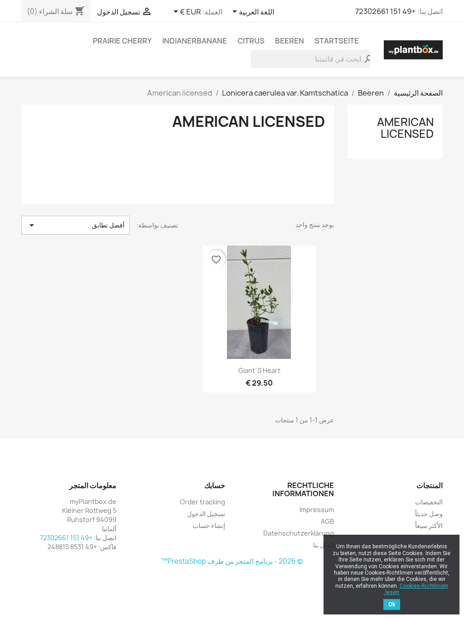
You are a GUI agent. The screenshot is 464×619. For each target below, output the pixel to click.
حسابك (214, 485)
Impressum (317, 509)
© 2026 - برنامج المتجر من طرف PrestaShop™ (232, 561)
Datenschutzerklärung (298, 533)
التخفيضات (429, 502)
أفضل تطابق (75, 225)
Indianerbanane (194, 41)
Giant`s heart (259, 370)
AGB (327, 521)
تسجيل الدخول (206, 513)
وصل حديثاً (429, 513)
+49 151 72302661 (385, 11)
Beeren (289, 41)
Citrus (251, 41)
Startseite (336, 41)
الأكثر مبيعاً (429, 525)
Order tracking (202, 502)
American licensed (405, 127)
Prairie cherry (122, 41)
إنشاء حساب (209, 525)
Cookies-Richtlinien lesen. (416, 589)
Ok (391, 604)
